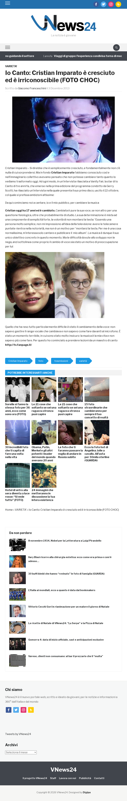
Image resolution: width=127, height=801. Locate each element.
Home (9, 509)
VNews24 (63, 769)
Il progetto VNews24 (35, 778)
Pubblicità (85, 778)
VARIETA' (11, 66)
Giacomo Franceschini (32, 88)
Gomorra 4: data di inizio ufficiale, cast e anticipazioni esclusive (66, 639)
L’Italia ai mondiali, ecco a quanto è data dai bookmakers (61, 590)
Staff (53, 778)
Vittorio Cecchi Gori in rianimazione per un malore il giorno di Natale (68, 606)
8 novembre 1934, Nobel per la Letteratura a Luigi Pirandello (64, 540)
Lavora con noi (67, 778)
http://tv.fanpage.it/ (18, 344)
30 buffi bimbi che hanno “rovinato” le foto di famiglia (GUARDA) (66, 573)
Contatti (99, 778)
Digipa (87, 792)
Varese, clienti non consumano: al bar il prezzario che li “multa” (65, 656)
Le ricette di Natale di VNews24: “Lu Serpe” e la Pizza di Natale (65, 623)
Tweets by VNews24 (18, 734)
